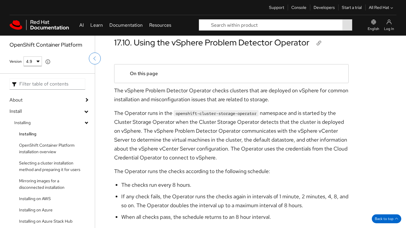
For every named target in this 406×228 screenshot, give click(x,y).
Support (276, 7)
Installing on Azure (36, 210)
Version (16, 61)
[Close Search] (359, 25)
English (373, 28)
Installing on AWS (35, 198)
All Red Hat (379, 7)
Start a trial (352, 7)
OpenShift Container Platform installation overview (47, 148)
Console (298, 7)
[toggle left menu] (95, 58)
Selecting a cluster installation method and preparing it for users (49, 166)
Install (16, 111)
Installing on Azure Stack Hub (46, 221)
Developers (324, 7)
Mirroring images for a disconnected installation (41, 184)
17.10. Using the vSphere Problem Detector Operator (211, 42)
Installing (22, 122)
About (16, 100)
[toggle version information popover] (48, 61)
